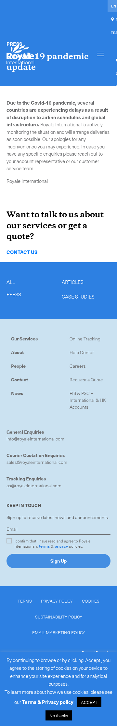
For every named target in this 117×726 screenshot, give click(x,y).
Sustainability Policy (58, 617)
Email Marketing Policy (58, 632)
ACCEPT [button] (89, 702)
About (17, 352)
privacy (61, 546)
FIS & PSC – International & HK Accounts (88, 400)
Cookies (90, 601)
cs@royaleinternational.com (33, 485)
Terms (25, 601)
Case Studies (78, 296)
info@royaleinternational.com (35, 438)
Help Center (82, 352)
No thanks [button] (58, 715)
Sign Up (58, 560)
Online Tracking (85, 338)
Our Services (24, 338)
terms (44, 546)
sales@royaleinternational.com (36, 462)
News (17, 393)
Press (13, 294)
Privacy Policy (57, 601)
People (18, 366)
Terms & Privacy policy (47, 702)
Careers (78, 366)
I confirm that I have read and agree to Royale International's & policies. (52, 543)
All (10, 282)
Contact (19, 379)
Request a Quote (86, 379)
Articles (73, 282)
